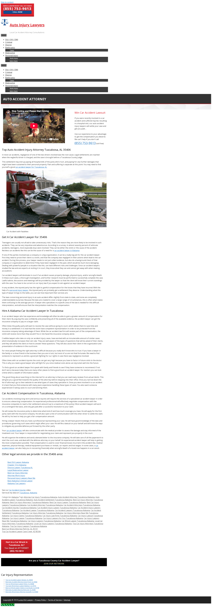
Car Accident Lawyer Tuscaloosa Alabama (37, 510)
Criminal (8, 42)
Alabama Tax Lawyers (17, 483)
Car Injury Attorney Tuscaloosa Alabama (46, 513)
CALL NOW (17, 12)
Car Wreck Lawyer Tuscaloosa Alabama (78, 521)
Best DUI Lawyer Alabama (18, 462)
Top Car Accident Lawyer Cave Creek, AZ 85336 (21, 531)
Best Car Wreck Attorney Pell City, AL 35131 (20, 529)
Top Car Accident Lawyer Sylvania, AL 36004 (19, 580)
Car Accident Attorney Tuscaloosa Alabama (45, 505)
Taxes (12, 50)
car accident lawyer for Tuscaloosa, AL (31, 167)
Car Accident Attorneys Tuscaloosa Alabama (82, 505)
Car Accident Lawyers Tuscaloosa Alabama (72, 510)
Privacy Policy (40, 600)
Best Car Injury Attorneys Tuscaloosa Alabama (29, 502)
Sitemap (67, 600)
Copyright (7, 600)
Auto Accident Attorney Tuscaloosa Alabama (76, 497)
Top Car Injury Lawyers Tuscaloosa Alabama (28, 526)
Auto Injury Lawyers (27, 25)
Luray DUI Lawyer (25, 600)
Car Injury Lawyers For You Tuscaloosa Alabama (63, 518)
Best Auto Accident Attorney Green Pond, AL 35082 (21, 582)
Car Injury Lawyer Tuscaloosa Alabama (26, 518)
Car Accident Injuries (17, 490)
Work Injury (14, 58)
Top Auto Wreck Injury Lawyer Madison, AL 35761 (21, 586)
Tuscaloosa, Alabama (28, 493)
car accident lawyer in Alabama (66, 250)
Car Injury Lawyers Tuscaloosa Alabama (44, 521)
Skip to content (7, 2)
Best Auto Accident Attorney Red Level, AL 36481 (21, 590)
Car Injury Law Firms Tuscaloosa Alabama (60, 515)
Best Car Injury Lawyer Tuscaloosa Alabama (67, 502)
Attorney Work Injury (16, 475)
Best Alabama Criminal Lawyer (20, 481)
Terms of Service (55, 600)
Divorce (8, 45)
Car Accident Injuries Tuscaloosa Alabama (19, 508)
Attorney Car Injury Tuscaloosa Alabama (40, 497)
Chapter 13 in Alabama (17, 465)
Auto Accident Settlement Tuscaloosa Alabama (53, 500)
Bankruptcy (10, 47)
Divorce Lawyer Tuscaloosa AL (20, 467)
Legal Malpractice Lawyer (18, 470)
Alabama (15, 497)
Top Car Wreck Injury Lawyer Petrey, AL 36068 (20, 584)
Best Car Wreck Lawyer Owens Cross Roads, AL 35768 (22, 588)
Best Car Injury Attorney (18, 473)
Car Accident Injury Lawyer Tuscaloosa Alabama (57, 508)
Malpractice (10, 53)
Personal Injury (11, 55)
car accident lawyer (14, 430)
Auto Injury (14, 61)
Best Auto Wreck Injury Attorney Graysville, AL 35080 (22, 592)
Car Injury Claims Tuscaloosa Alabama (26, 515)
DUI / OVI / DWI (11, 39)
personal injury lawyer (19, 290)
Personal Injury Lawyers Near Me (21, 478)
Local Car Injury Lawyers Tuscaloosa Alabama (53, 523)
